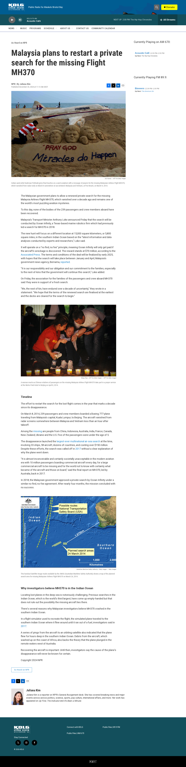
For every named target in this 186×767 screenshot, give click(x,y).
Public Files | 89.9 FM (111, 727)
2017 (78, 448)
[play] (12, 19)
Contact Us (82, 28)
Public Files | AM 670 (75, 733)
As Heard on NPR (19, 42)
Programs (35, 28)
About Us (65, 28)
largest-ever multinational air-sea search (78, 441)
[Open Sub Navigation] (16, 28)
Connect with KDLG (75, 727)
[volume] (20, 20)
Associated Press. (31, 254)
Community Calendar (103, 28)
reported (65, 262)
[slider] (24, 19)
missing (37, 431)
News (11, 28)
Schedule (49, 28)
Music (23, 28)
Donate (170, 7)
